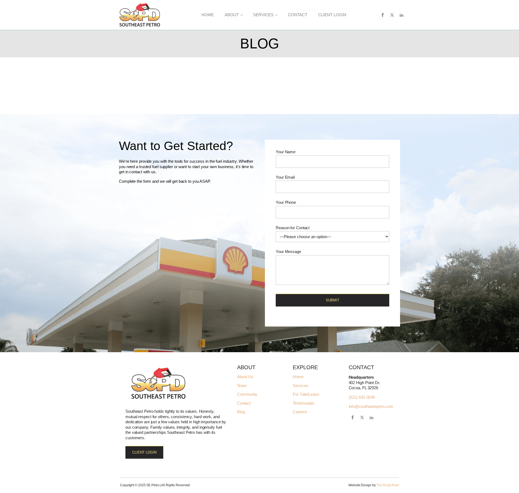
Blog (241, 412)
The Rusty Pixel (387, 485)
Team (242, 386)
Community (247, 394)
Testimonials (303, 403)
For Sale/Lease (306, 394)
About (232, 14)
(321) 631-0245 (362, 397)
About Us (245, 377)
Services (263, 14)
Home (207, 14)
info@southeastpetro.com (371, 406)
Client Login (332, 14)
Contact (297, 14)
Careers (300, 412)
